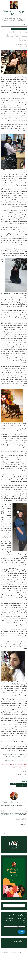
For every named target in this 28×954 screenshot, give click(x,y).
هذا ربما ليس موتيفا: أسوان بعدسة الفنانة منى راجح (7, 812)
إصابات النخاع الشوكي (14, 783)
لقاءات (24, 781)
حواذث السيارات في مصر (21, 785)
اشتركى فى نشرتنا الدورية (17, 915)
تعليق (4, 833)
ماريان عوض (23, 783)
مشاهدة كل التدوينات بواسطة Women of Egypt (11, 805)
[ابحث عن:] (14, 905)
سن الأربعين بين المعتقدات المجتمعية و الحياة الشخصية (21, 812)
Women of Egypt (16, 29)
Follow (21, 931)
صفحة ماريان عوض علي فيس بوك (15, 754)
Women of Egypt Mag (14, 12)
